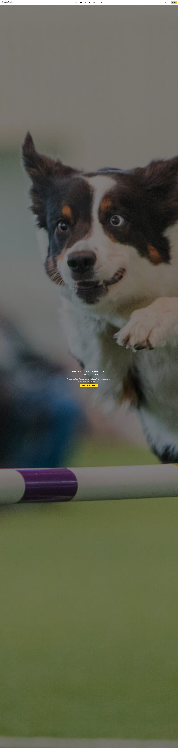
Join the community (89, 386)
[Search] (165, 2)
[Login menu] (168, 2)
